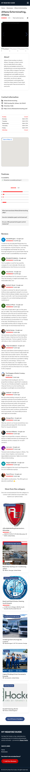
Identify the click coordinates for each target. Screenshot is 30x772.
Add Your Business (10, 761)
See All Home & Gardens (15, 719)
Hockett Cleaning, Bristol (10, 709)
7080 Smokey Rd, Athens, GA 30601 (15, 103)
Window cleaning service (11, 578)
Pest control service (18, 18)
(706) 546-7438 (8, 106)
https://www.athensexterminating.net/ (15, 108)
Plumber (6, 651)
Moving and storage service (12, 616)
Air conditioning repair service (12, 543)
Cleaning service (8, 685)
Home (3, 8)
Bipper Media (24, 740)
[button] (27, 34)
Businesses (10, 8)
